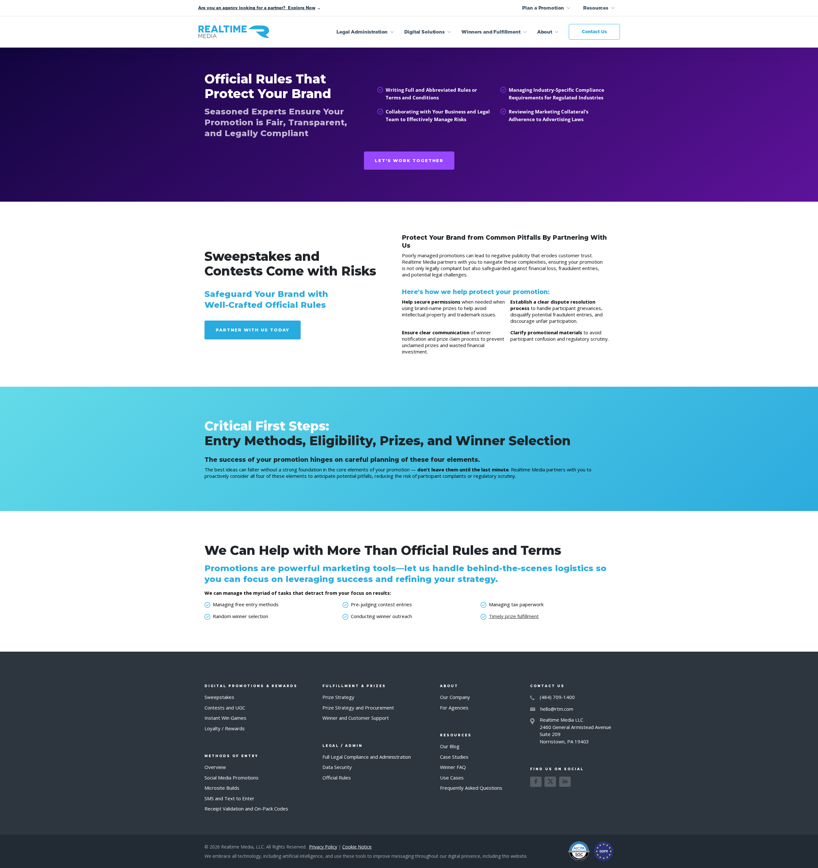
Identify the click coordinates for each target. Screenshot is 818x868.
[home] (234, 31)
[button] (546, 8)
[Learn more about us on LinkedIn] (565, 782)
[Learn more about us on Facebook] (536, 782)
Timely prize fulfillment (514, 616)
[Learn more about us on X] (550, 782)
